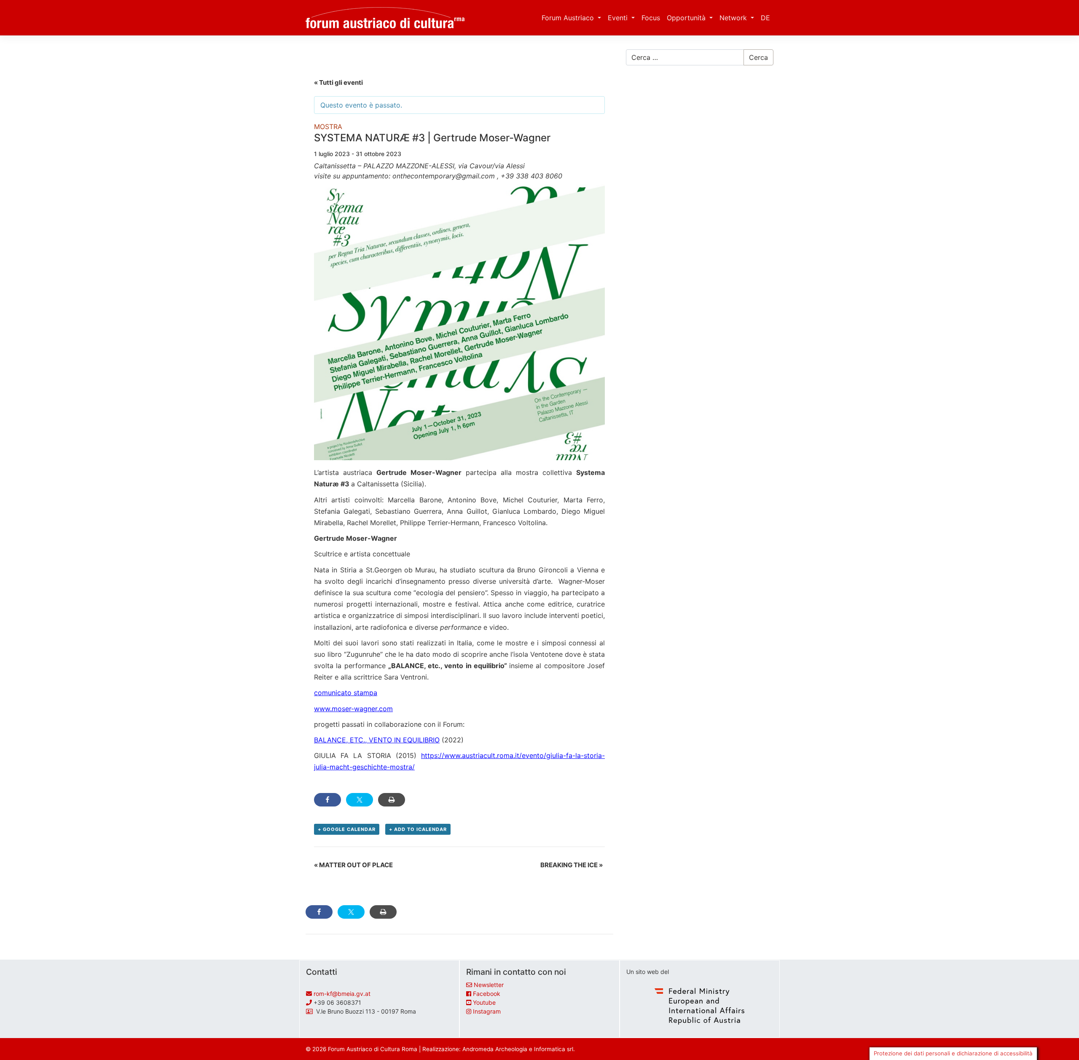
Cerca (758, 57)
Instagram (487, 1011)
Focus (650, 17)
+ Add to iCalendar (418, 829)
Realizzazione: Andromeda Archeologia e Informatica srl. (498, 1049)
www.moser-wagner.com (353, 708)
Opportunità (687, 17)
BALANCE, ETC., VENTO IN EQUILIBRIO (377, 740)
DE (765, 17)
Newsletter (489, 984)
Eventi (619, 17)
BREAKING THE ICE (571, 865)
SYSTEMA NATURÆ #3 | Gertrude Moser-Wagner (432, 138)
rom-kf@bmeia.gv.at (342, 993)
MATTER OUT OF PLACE (353, 865)
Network (734, 17)
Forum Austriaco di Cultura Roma (372, 1049)
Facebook (486, 993)
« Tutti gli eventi (338, 82)
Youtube (484, 1002)
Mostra (328, 126)
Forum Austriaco (569, 17)
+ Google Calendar (347, 829)
